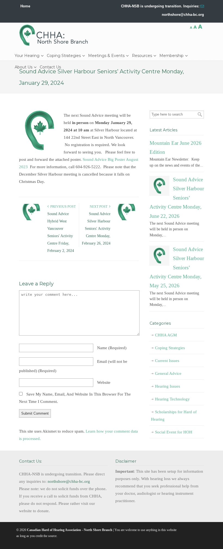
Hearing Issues (167, 386)
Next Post (99, 207)
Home (25, 6)
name (111, 348)
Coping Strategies (170, 348)
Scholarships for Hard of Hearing (174, 415)
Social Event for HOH (173, 432)
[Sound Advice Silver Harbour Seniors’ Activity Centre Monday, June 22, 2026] (159, 186)
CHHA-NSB (55, 35)
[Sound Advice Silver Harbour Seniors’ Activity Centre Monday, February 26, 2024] (126, 219)
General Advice (168, 373)
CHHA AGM (166, 335)
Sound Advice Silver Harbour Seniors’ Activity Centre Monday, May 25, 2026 (177, 267)
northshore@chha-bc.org (183, 15)
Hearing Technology (172, 399)
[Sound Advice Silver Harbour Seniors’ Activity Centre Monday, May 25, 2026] (159, 256)
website (103, 382)
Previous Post (62, 207)
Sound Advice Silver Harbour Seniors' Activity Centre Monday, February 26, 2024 (96, 228)
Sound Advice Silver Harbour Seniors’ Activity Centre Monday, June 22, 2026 (177, 198)
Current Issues (167, 360)
